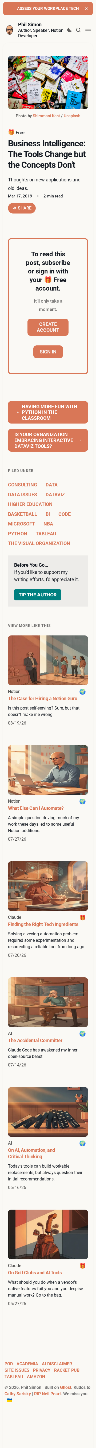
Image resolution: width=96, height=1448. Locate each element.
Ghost (65, 1387)
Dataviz (55, 494)
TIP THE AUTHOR (38, 594)
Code (64, 514)
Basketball (22, 514)
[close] (86, 8)
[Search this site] (78, 30)
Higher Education (30, 504)
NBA (48, 524)
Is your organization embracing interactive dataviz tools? (43, 440)
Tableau (46, 533)
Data (52, 484)
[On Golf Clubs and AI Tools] (48, 1258)
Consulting (22, 484)
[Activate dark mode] (69, 30)
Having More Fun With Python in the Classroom (49, 412)
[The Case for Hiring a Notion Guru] (48, 681)
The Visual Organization (39, 543)
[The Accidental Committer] (48, 1023)
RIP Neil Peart (47, 1393)
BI (48, 514)
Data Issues (22, 494)
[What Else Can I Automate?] (48, 793)
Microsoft (21, 524)
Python (17, 533)
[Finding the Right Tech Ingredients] (48, 910)
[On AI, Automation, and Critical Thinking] (48, 1139)
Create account (48, 327)
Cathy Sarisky (18, 1393)
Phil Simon (30, 24)
